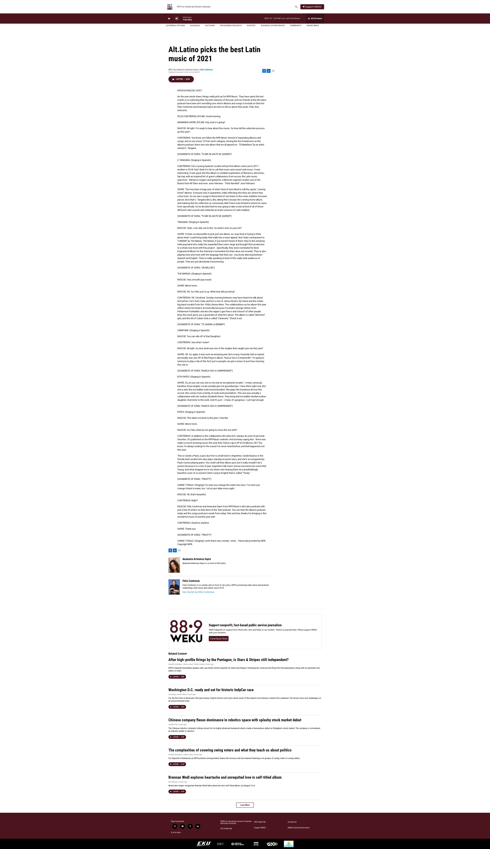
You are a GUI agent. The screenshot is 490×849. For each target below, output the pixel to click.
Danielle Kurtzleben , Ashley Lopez (180, 754)
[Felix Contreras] (174, 587)
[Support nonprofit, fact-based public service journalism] (186, 631)
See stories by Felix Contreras (198, 591)
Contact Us (292, 822)
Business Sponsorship (273, 26)
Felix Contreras (206, 69)
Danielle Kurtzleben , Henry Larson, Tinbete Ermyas (186, 664)
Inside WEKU (313, 26)
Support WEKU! (313, 6)
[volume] (177, 18)
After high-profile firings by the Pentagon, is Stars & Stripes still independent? (228, 659)
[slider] (180, 18)
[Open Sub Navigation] (168, 30)
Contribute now (218, 638)
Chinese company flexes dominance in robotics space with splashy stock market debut (234, 720)
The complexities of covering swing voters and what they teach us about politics (230, 750)
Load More (245, 805)
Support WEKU (260, 828)
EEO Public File (260, 822)
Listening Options (175, 26)
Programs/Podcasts (231, 26)
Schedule (195, 26)
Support (251, 26)
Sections (210, 26)
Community (296, 26)
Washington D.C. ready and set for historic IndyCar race (211, 690)
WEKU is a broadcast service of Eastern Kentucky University (236, 822)
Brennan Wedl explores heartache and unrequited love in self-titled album (225, 777)
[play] (169, 18)
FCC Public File (226, 829)
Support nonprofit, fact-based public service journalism (245, 625)
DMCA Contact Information (299, 828)
